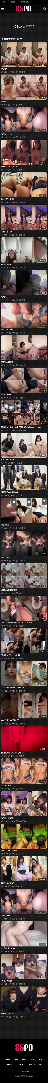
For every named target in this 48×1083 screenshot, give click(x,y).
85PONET (24, 2)
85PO (23, 1076)
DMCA (20, 1064)
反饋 (32, 1059)
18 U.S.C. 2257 (34, 1064)
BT (4, 2)
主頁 (8, 1059)
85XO (13, 2)
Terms (10, 1064)
